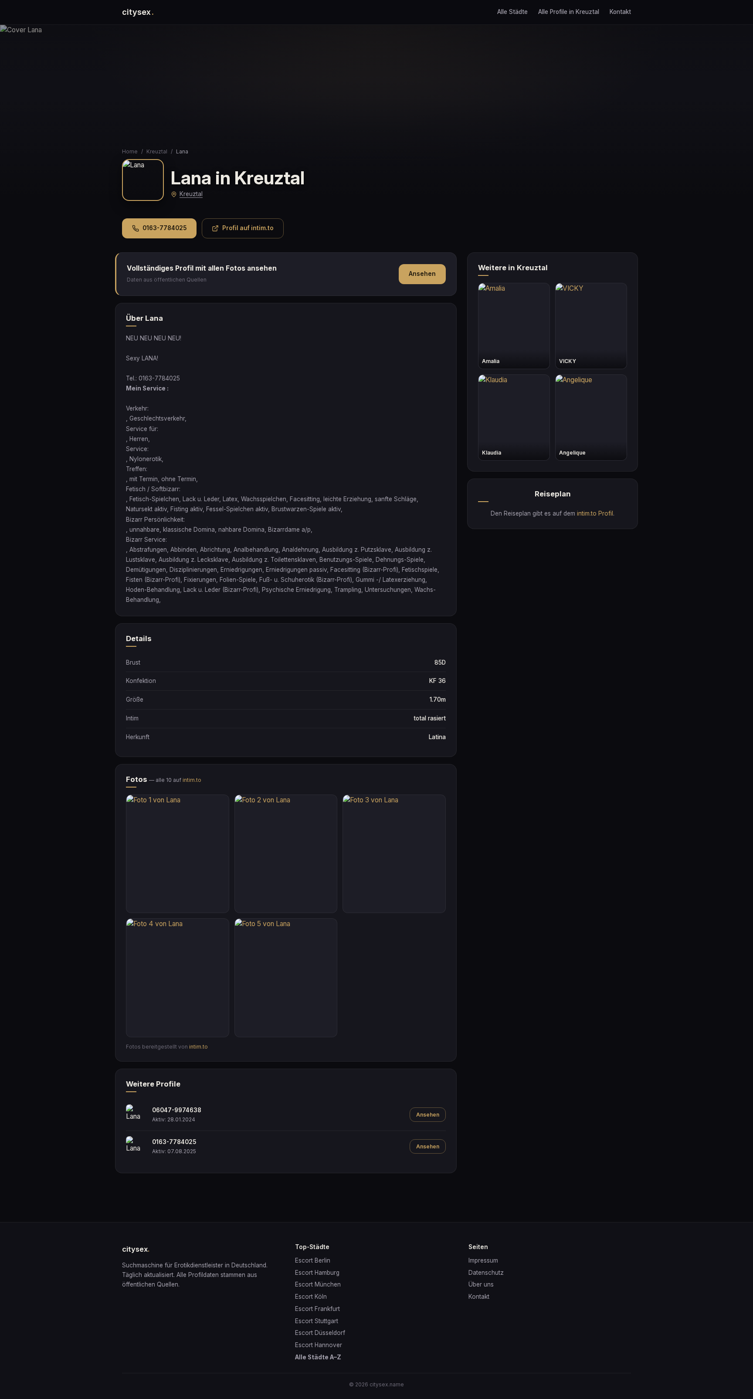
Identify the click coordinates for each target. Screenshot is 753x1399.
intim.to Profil (595, 513)
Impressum (483, 1260)
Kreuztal (156, 151)
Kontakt (620, 11)
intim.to (192, 780)
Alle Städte (512, 11)
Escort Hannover (318, 1344)
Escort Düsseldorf (320, 1332)
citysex (138, 12)
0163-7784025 (164, 227)
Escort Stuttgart (316, 1321)
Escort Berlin (312, 1260)
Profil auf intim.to (248, 227)
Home (130, 151)
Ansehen (422, 273)
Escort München (318, 1284)
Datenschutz (486, 1272)
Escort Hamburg (317, 1272)
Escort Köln (311, 1296)
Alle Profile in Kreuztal (568, 11)
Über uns (481, 1284)
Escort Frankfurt (317, 1308)
